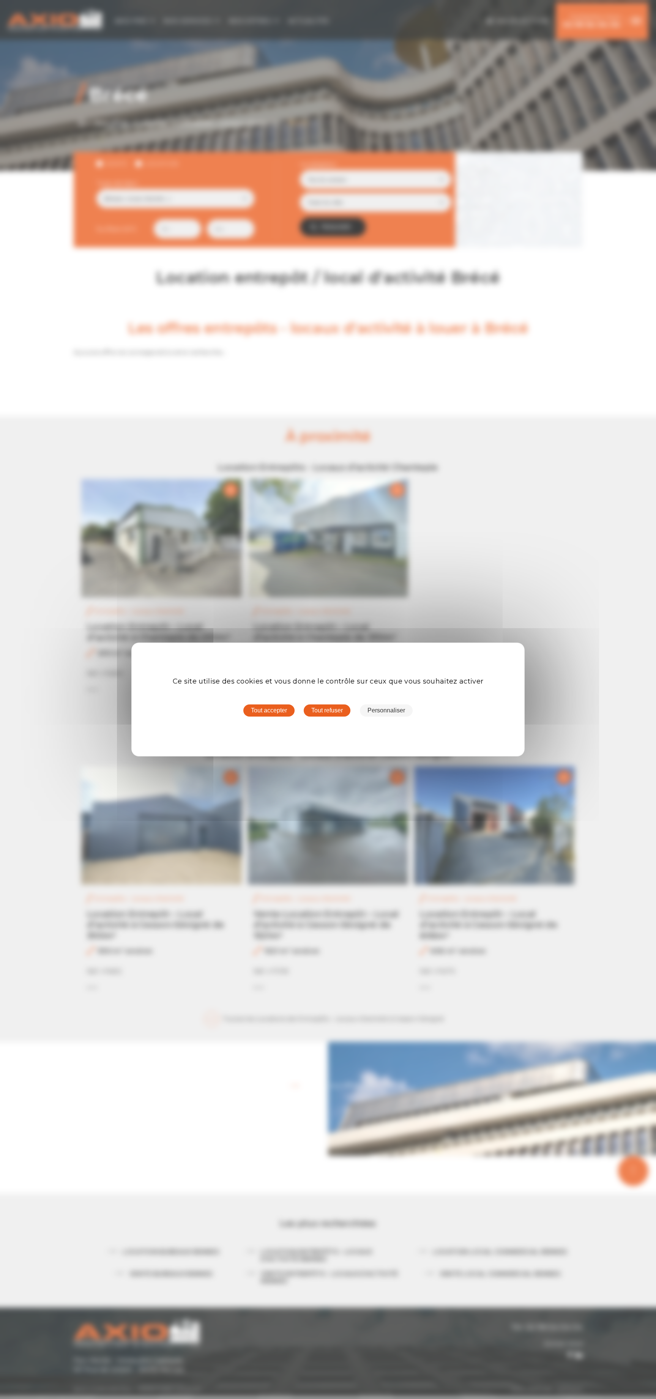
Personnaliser (386, 710)
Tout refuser (327, 710)
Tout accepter (269, 710)
